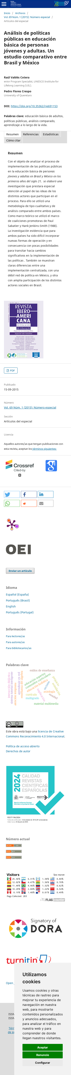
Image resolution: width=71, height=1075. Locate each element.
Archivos (20, 13)
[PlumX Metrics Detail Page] (12, 525)
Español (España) (17, 594)
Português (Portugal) (20, 612)
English (11, 606)
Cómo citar (13, 140)
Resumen (12, 134)
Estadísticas (51, 134)
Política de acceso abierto (22, 746)
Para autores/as (15, 642)
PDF (12, 370)
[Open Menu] (4, 4)
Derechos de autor (18, 751)
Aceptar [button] (42, 1047)
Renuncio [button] (42, 1055)
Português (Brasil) (18, 600)
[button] (12, 494)
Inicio (7, 13)
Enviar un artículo (20, 571)
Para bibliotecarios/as (18, 648)
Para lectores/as (15, 636)
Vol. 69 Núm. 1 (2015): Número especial (27, 17)
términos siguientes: (44, 449)
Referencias (31, 134)
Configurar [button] (42, 1062)
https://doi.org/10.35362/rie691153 (34, 106)
